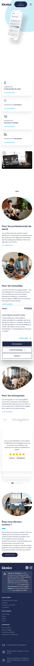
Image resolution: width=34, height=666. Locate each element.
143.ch (9, 590)
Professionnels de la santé (9, 600)
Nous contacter (6, 627)
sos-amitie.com (12, 584)
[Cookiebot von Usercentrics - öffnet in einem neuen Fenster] (24, 308)
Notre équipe (6, 614)
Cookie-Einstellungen (16, 350)
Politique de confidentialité (10, 634)
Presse (4, 621)
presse (4, 618)
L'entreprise (5, 607)
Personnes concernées (8, 605)
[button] (30, 4)
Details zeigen (23, 338)
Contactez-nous (10, 554)
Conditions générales (8, 632)
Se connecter (21, 4)
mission (4, 616)
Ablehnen (17, 356)
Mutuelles (4, 602)
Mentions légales (7, 630)
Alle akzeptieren (17, 344)
